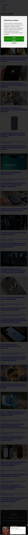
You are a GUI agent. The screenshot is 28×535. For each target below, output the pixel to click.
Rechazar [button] (14, 40)
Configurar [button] (14, 43)
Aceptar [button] (14, 37)
